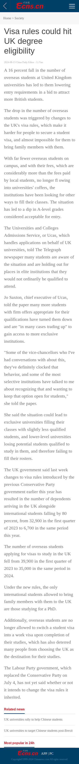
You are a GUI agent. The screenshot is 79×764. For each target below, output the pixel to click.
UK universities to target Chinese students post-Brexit (38, 730)
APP (44, 753)
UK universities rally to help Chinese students (33, 719)
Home (7, 18)
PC (51, 753)
